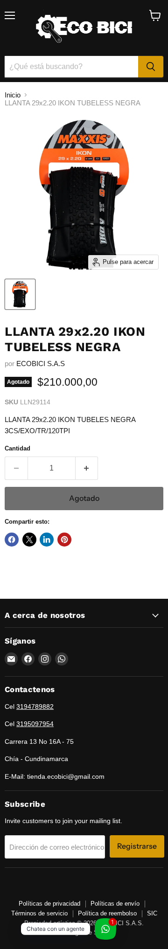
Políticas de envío (115, 903)
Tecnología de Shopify (84, 932)
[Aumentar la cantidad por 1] (87, 468)
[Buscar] (150, 66)
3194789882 (35, 706)
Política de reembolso (107, 913)
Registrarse (137, 846)
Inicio (13, 95)
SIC (152, 913)
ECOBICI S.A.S (40, 363)
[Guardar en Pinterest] (64, 540)
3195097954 (35, 723)
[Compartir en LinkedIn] (47, 540)
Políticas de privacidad (49, 903)
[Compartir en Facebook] (12, 540)
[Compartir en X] (29, 540)
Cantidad (17, 448)
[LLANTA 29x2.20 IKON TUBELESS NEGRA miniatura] (20, 294)
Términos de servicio (39, 913)
